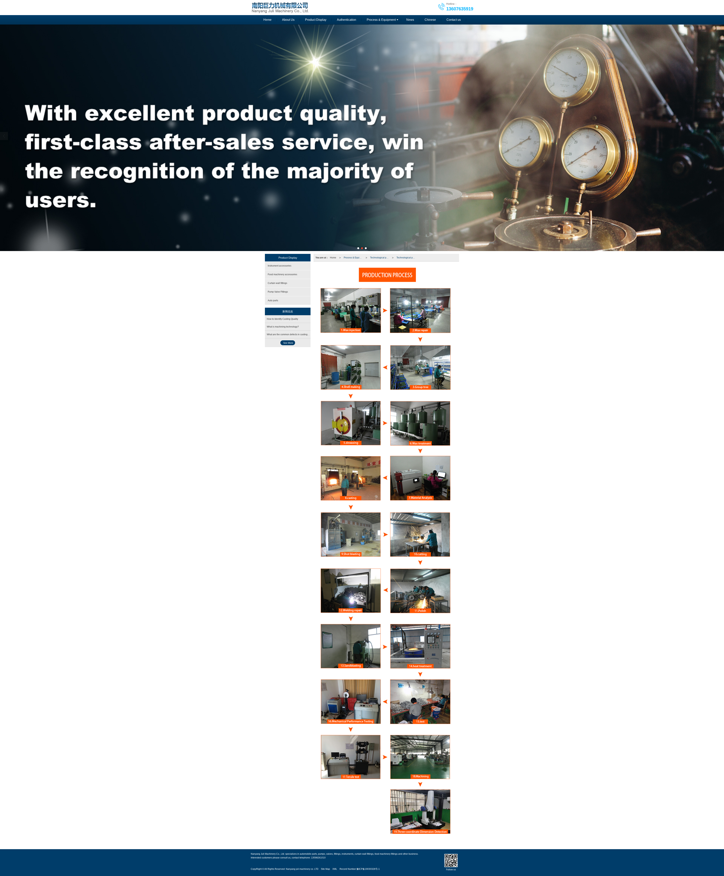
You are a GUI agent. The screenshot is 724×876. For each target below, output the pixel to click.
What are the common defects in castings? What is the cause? (298, 334)
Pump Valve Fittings (278, 291)
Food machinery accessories (282, 274)
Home (333, 257)
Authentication (346, 19)
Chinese (430, 19)
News (410, 19)
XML (334, 869)
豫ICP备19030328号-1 (368, 869)
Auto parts (273, 300)
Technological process (380, 257)
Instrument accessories (279, 265)
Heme (267, 19)
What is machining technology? (283, 326)
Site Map (325, 869)
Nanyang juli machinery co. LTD (302, 869)
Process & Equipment (381, 19)
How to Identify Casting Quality (282, 319)
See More (288, 343)
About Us (288, 19)
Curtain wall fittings (277, 283)
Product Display (315, 19)
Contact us (453, 19)
